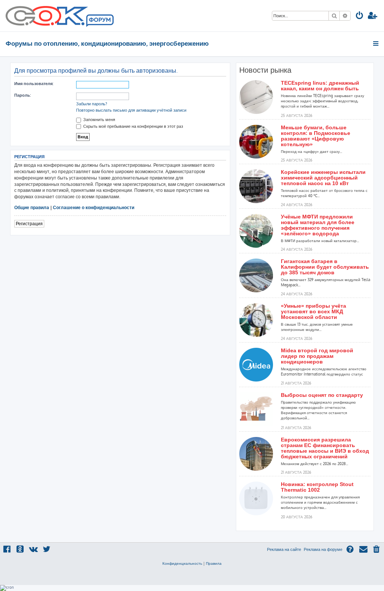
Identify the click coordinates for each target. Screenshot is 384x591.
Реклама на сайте (284, 549)
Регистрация (29, 223)
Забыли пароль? (91, 103)
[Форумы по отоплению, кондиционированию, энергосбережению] (99, 21)
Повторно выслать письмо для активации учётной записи (131, 110)
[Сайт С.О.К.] (60, 16)
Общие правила (31, 207)
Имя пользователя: (33, 83)
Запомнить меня (98, 119)
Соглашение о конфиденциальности (93, 207)
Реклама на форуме (323, 549)
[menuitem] (359, 16)
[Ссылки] (376, 43)
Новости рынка (265, 70)
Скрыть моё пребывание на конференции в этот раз (132, 126)
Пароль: (22, 95)
